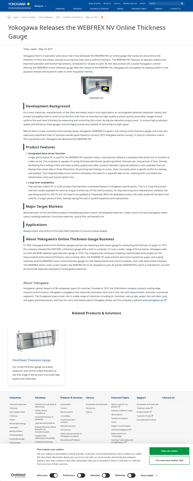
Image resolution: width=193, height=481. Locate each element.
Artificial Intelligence (120, 429)
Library (120, 8)
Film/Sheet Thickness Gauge (31, 360)
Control (63, 408)
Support (158, 8)
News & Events (95, 3)
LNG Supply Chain (17, 412)
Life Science (65, 429)
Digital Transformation (121, 426)
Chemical (14, 416)
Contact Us (175, 8)
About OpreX (116, 414)
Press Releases (46, 17)
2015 (58, 17)
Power (12, 419)
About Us (107, 3)
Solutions (77, 8)
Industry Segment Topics (122, 410)
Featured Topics (139, 8)
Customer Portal (144, 416)
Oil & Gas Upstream (18, 404)
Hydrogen (14, 427)
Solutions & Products (73, 17)
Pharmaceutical (16, 435)
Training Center (143, 408)
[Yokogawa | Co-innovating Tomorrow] (20, 5)
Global (142, 3)
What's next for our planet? (119, 405)
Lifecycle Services (68, 426)
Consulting (65, 416)
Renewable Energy (18, 423)
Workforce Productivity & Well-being (45, 405)
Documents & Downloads (97, 404)
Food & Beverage (17, 439)
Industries (60, 8)
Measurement (66, 412)
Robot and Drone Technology (118, 434)
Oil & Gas (14, 408)
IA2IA (113, 422)
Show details (147, 475)
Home (16, 17)
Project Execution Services (67, 420)
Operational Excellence (45, 423)
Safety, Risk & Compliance (41, 411)
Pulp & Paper (15, 442)
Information (65, 404)
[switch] (81, 475)
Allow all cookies (169, 451)
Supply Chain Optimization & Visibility (45, 436)
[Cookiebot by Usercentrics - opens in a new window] (18, 475)
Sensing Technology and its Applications (122, 441)
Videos (89, 412)
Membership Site (130, 3)
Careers (117, 3)
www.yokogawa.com (153, 300)
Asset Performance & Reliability (44, 418)
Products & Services (99, 8)
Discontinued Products (70, 440)
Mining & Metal (16, 431)
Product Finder (143, 412)
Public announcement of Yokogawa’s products (70, 434)
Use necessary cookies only (169, 460)
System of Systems (119, 418)
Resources (90, 408)
